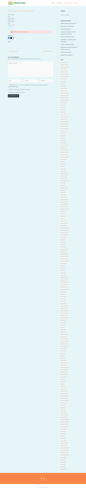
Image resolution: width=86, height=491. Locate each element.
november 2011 (64, 370)
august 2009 (64, 429)
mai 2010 (63, 407)
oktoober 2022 (64, 126)
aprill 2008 (63, 467)
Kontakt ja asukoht (68, 3)
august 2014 (64, 292)
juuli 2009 (63, 431)
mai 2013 (63, 327)
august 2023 (64, 102)
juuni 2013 (63, 325)
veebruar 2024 (64, 88)
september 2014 (65, 289)
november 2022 (64, 124)
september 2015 (65, 261)
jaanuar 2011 (64, 393)
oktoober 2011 (64, 372)
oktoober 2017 (64, 206)
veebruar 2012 (64, 362)
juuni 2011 (63, 381)
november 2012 (64, 341)
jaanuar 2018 (64, 202)
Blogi (76, 3)
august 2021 (64, 159)
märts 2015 (63, 275)
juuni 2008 (63, 462)
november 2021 (64, 152)
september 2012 (65, 346)
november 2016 (64, 230)
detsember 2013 (65, 310)
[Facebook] (41, 478)
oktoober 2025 (64, 64)
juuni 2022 (63, 135)
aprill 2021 (63, 169)
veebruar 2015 (64, 277)
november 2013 (64, 313)
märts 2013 (63, 332)
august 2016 (64, 237)
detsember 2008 (65, 448)
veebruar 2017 (64, 223)
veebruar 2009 (64, 443)
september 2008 (65, 455)
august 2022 (64, 131)
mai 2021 (63, 166)
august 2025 (64, 69)
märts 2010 (63, 412)
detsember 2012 (65, 339)
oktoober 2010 (64, 398)
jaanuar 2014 (64, 308)
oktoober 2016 (64, 232)
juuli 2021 (63, 161)
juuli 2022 (63, 133)
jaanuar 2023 (64, 119)
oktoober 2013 (64, 315)
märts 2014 (63, 303)
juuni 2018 (63, 190)
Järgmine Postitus (48, 51)
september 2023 (65, 100)
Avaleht (53, 3)
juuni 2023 (63, 107)
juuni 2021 (63, 164)
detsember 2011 (65, 367)
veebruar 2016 (64, 249)
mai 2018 (63, 192)
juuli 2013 (63, 322)
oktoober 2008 (64, 452)
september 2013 (65, 318)
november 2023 (64, 95)
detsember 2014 (65, 282)
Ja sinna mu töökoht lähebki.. (67, 44)
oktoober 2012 (64, 344)
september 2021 (65, 157)
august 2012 (64, 348)
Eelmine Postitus (13, 51)
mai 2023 (63, 109)
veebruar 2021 (64, 173)
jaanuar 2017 (64, 225)
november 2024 (64, 74)
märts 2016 (63, 247)
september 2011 (65, 374)
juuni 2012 (63, 353)
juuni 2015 (63, 268)
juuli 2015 (63, 266)
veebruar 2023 (64, 116)
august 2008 (64, 457)
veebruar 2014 (64, 306)
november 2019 (64, 180)
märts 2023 (63, 114)
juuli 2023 (63, 105)
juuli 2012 (63, 351)
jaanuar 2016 (64, 251)
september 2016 (65, 235)
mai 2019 (63, 183)
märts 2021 (63, 171)
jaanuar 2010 (64, 417)
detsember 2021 (65, 150)
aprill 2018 (63, 195)
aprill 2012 (63, 358)
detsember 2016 (65, 228)
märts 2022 (63, 143)
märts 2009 (63, 441)
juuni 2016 (63, 242)
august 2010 (64, 403)
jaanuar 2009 (64, 445)
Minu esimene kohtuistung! (67, 26)
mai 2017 (63, 218)
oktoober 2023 (64, 98)
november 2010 (64, 396)
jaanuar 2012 (64, 365)
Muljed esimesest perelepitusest (68, 23)
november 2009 (64, 422)
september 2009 (65, 426)
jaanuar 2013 (64, 336)
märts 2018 (63, 197)
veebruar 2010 (64, 414)
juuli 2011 (63, 379)
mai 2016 (63, 244)
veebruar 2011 (64, 391)
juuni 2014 (63, 296)
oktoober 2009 (64, 424)
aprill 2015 (63, 273)
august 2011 (64, 377)
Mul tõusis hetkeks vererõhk (67, 36)
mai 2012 (63, 355)
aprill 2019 (63, 185)
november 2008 (64, 450)
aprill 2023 (63, 112)
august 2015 (64, 263)
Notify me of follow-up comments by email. (19, 89)
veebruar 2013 (64, 334)
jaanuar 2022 (64, 147)
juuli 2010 (63, 405)
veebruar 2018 (64, 199)
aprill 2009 (63, 438)
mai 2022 (63, 138)
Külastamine (59, 3)
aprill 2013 (63, 329)
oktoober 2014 (64, 287)
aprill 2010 (63, 410)
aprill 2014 (63, 301)
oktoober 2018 (64, 187)
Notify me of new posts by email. (17, 92)
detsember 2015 (65, 254)
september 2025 (65, 67)
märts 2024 (63, 86)
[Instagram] (44, 478)
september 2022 (65, 128)
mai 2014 (63, 299)
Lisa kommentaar (12, 11)
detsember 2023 (65, 93)
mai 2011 (63, 384)
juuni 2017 (63, 216)
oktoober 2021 (64, 154)
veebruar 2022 (64, 145)
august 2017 (64, 211)
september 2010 (65, 400)
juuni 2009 (63, 433)
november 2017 (64, 204)
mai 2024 (63, 83)
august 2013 (64, 320)
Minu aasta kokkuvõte (66, 29)
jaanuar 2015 (64, 280)
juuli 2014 (63, 294)
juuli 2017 (63, 213)
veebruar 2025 (64, 72)
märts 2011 (63, 389)
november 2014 (64, 284)
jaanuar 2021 (64, 176)
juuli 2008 (63, 459)
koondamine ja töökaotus (67, 55)
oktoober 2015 (64, 258)
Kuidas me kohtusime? (66, 52)
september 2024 (65, 76)
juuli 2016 (63, 239)
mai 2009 (63, 436)
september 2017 (65, 209)
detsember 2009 (65, 419)
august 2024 (64, 79)
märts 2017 (63, 221)
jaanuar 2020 (64, 178)
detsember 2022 (65, 121)
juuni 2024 (63, 81)
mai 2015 (63, 270)
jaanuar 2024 (64, 91)
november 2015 (64, 256)
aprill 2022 (63, 140)
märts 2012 (63, 360)
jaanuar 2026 (64, 62)
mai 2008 (63, 464)
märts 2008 (63, 469)
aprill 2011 (63, 386)
